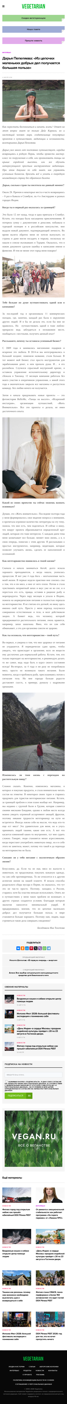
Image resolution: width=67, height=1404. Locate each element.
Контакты (52, 1371)
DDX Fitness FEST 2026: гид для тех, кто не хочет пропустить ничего (49, 1336)
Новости (21, 995)
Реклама (40, 1375)
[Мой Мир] (27, 948)
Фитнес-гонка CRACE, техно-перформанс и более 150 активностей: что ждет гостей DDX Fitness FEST (50, 1296)
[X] (36, 948)
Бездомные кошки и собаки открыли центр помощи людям (39, 1000)
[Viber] (40, 948)
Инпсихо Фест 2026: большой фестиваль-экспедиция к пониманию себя (38, 1015)
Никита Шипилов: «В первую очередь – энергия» (33, 960)
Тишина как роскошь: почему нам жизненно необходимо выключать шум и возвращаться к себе (16, 1296)
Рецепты (27, 1371)
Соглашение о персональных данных (33, 1384)
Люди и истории (16, 1367)
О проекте (27, 1375)
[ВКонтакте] (18, 948)
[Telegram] (49, 948)
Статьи (32, 1367)
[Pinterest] (31, 948)
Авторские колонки (49, 1367)
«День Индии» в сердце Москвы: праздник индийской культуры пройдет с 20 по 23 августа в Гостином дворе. (39, 1031)
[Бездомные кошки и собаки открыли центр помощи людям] (9, 999)
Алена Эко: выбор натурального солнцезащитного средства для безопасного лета (33, 974)
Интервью (6, 52)
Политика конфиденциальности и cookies (33, 1380)
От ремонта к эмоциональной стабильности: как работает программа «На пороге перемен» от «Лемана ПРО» (50, 1213)
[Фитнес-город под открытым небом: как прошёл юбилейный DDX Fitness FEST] (9, 1046)
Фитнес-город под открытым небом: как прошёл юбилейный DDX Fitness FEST (37, 1047)
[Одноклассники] (22, 948)
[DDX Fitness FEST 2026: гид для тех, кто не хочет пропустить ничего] (50, 1319)
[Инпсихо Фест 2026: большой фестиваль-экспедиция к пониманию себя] (9, 1014)
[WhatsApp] (44, 948)
